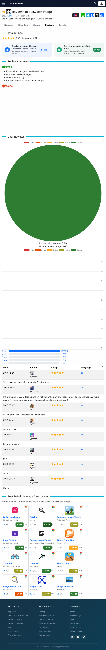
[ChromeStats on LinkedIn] (72, 637)
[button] (3, 3)
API (9, 627)
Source (36, 25)
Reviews (49, 25)
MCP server (13, 631)
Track (45, 50)
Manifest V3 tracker (47, 623)
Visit (98, 50)
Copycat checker (46, 619)
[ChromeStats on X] (83, 637)
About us (73, 612)
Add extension (45, 631)
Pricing (42, 612)
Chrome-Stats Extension (18, 615)
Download (23, 25)
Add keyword (44, 635)
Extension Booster (15, 623)
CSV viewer (44, 627)
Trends (62, 25)
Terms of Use (75, 627)
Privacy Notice (76, 631)
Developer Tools (23, 16)
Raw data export (15, 635)
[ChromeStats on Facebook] (78, 637)
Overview (8, 25)
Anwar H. (9, 16)
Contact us (74, 623)
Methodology (75, 615)
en (82, 373)
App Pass (12, 612)
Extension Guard (15, 619)
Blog (72, 619)
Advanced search (46, 615)
